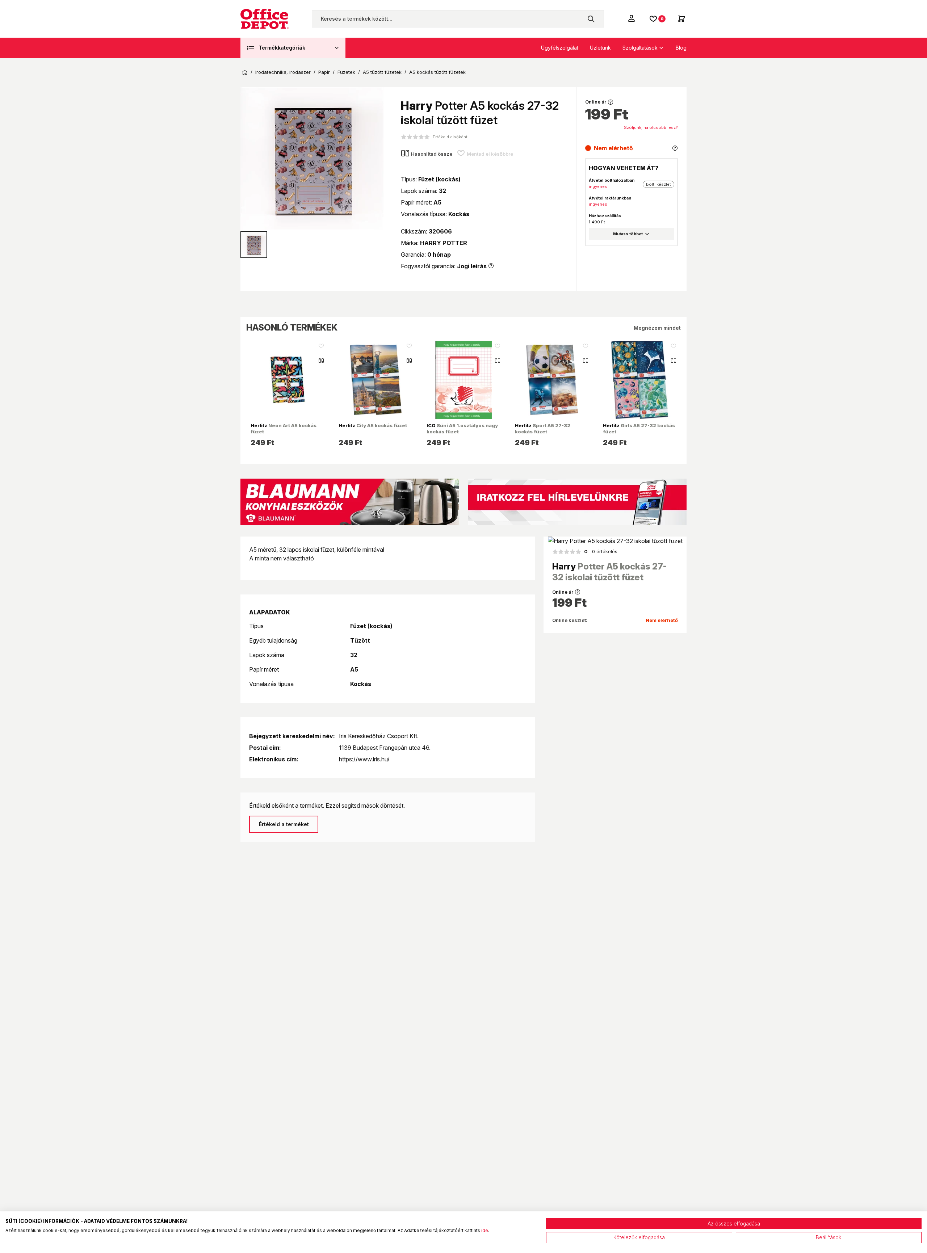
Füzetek (346, 72)
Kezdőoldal (245, 72)
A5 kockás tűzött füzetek (437, 72)
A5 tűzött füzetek (382, 72)
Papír (324, 72)
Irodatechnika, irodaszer (283, 72)
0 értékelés (600, 551)
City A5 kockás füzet (373, 425)
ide (484, 1230)
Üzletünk (600, 48)
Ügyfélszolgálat (559, 48)
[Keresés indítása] (591, 19)
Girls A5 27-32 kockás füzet (639, 428)
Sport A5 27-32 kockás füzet (542, 428)
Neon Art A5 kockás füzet (283, 428)
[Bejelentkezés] (632, 18)
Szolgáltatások (640, 48)
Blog (681, 48)
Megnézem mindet (657, 328)
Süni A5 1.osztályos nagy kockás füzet (462, 428)
